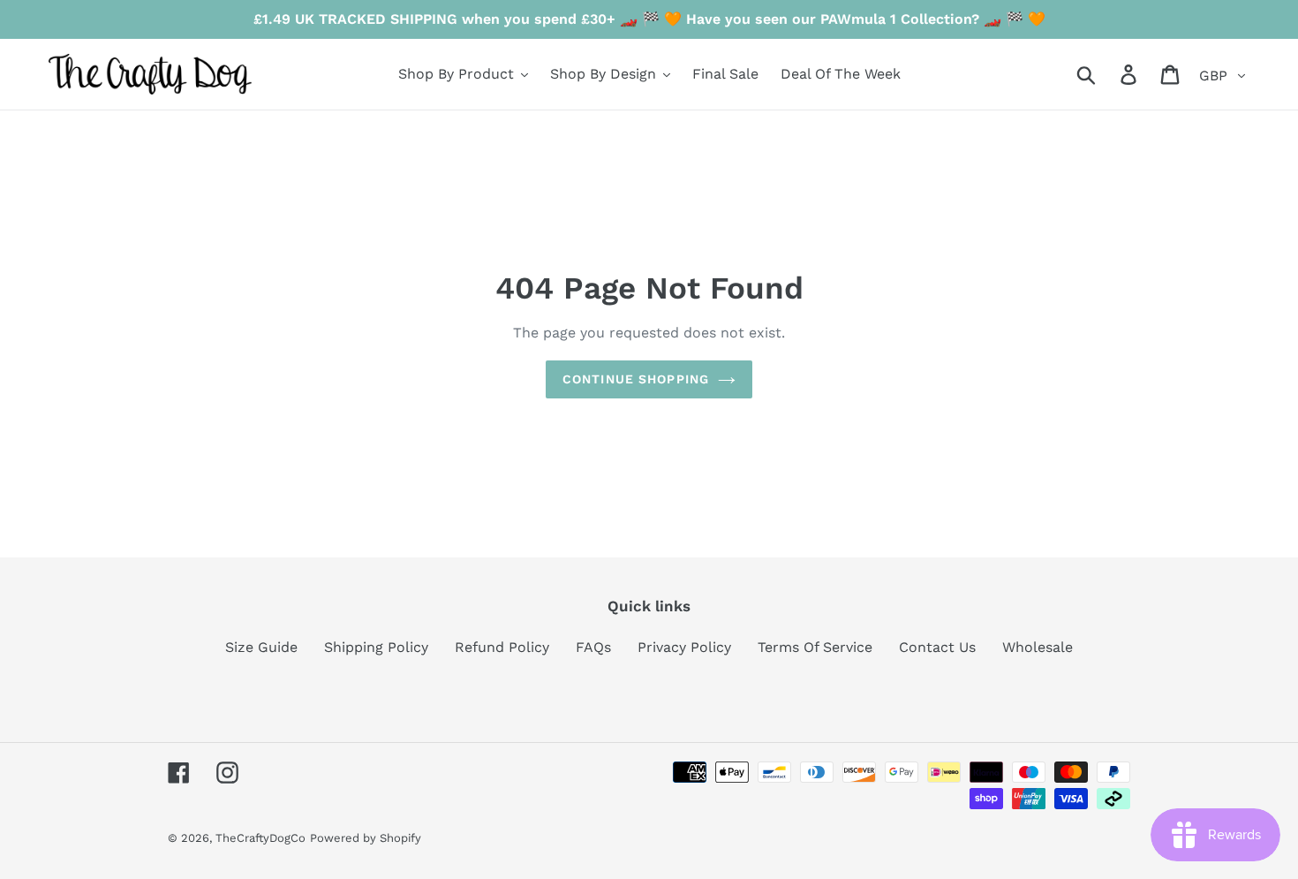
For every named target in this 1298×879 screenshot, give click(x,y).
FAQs (593, 647)
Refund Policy (502, 647)
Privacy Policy (684, 647)
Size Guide (261, 647)
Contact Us (937, 647)
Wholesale (1037, 647)
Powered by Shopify (365, 838)
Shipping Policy (376, 647)
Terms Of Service (815, 647)
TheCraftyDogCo (260, 838)
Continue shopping (635, 379)
